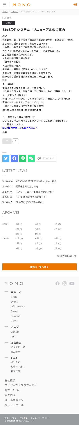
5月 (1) (19, 228)
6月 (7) (38, 243)
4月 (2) (19, 248)
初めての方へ (18, 366)
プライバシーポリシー (40, 417)
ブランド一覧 (18, 346)
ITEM (14, 336)
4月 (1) (38, 228)
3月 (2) (57, 228)
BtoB (14, 296)
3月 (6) (38, 248)
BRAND (15, 331)
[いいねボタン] (7, 141)
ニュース (14, 11)
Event (14, 301)
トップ (5, 11)
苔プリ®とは (12, 390)
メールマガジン (14, 400)
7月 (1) (38, 224)
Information (18, 306)
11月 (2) (19, 238)
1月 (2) (38, 234)
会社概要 (10, 380)
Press (14, 311)
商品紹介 (15, 351)
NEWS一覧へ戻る (39, 266)
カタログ (10, 395)
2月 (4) (57, 248)
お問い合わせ (10, 417)
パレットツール (14, 405)
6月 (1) (57, 224)
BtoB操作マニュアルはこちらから (20, 127)
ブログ (15, 326)
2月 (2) (19, 234)
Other (14, 320)
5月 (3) (57, 243)
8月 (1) (19, 224)
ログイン (15, 361)
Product (16, 315)
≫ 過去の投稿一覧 (67, 256)
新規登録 (15, 371)
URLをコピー (48, 158)
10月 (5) (38, 238)
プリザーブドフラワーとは (21, 385)
